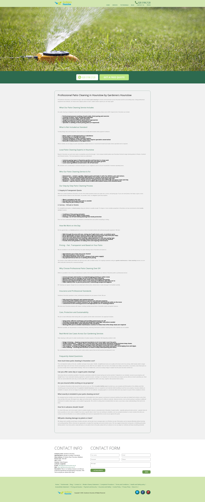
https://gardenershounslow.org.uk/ (66, 467)
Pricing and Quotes (76, 487)
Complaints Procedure (107, 484)
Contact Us (140, 5)
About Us (135, 487)
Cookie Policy (117, 487)
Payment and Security (90, 487)
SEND (146, 472)
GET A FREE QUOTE (114, 77)
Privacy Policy (126, 487)
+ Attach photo (98, 470)
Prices (149, 5)
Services (114, 5)
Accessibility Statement (62, 487)
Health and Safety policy (137, 484)
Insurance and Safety (104, 487)
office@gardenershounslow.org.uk (67, 465)
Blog (132, 5)
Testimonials (124, 5)
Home (108, 5)
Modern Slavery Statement (91, 484)
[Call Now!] (143, 2)
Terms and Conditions (122, 484)
